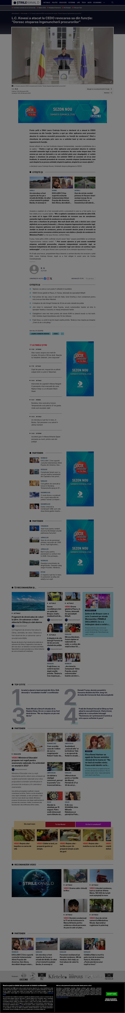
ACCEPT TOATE (111, 994)
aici (20, 1004)
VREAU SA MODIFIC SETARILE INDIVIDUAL (111, 999)
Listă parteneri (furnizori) (62, 997)
